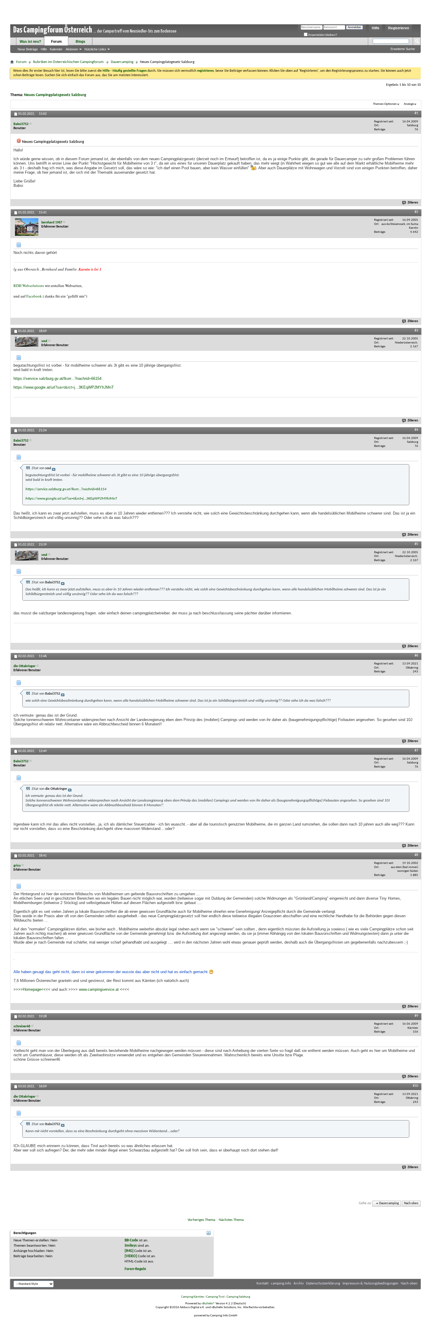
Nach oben (411, 1203)
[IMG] (129, 1251)
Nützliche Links (95, 49)
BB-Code (131, 1240)
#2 (416, 212)
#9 (416, 1016)
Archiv (298, 1283)
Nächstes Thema (231, 1220)
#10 (415, 1086)
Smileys (131, 1246)
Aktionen (72, 49)
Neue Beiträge (28, 49)
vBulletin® (208, 1303)
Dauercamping (122, 62)
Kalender (56, 49)
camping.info (281, 1283)
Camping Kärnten (192, 1297)
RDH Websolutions (28, 285)
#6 (416, 655)
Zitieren (413, 202)
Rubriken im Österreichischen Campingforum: (68, 62)
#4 (416, 430)
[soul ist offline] (26, 342)
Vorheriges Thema (201, 1220)
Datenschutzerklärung (323, 1283)
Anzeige (409, 104)
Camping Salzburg (238, 1297)
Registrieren (398, 28)
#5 (416, 544)
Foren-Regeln (135, 1269)
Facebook (34, 296)
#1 (416, 113)
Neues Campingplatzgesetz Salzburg (55, 95)
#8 (416, 855)
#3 (416, 330)
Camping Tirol (215, 1297)
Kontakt (263, 1283)
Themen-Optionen (385, 104)
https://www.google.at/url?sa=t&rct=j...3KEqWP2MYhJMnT (63, 387)
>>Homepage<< (32, 989)
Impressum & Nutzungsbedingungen (370, 1283)
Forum (56, 42)
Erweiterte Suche (403, 49)
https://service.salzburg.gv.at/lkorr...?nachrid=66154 (57, 378)
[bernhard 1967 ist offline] (26, 227)
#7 (416, 750)
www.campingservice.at (99, 989)
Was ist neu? (30, 42)
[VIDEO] (131, 1256)
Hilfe (375, 28)
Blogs (80, 42)
